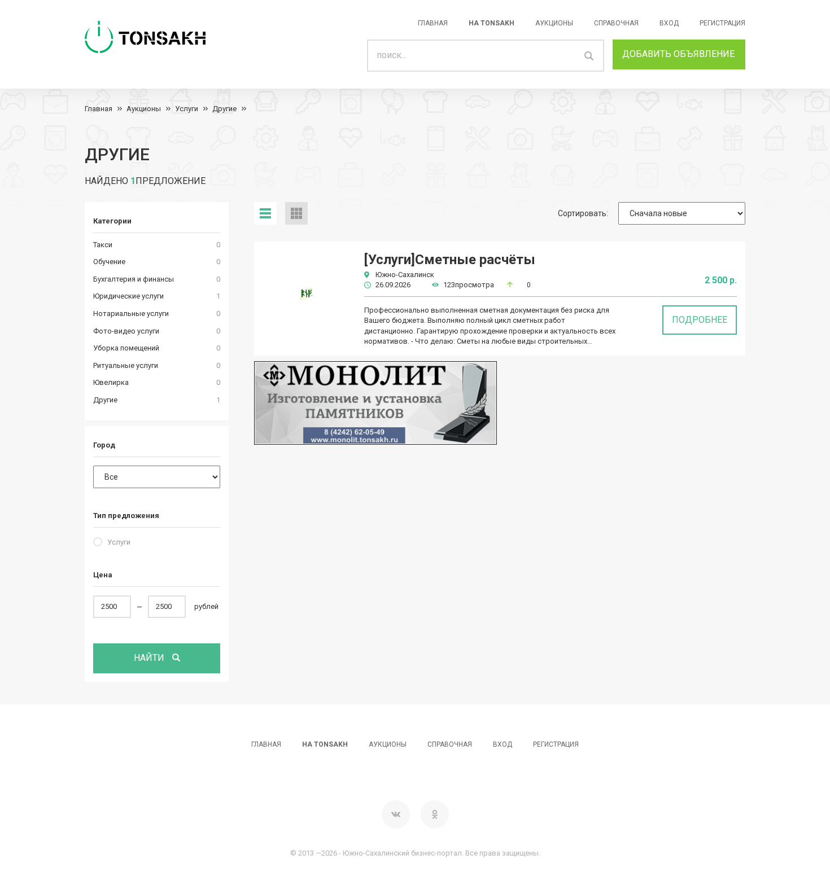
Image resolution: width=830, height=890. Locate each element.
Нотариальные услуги (131, 313)
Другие (224, 108)
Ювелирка (111, 382)
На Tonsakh (491, 23)
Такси (102, 244)
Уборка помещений (126, 348)
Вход (669, 23)
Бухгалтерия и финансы (133, 279)
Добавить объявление (678, 54)
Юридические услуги (128, 296)
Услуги (186, 108)
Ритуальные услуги (125, 365)
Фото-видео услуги (126, 331)
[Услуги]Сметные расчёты (449, 260)
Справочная (616, 23)
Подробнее (699, 319)
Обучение (109, 261)
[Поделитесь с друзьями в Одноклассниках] (435, 814)
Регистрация (722, 23)
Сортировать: (583, 213)
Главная (433, 23)
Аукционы (554, 23)
